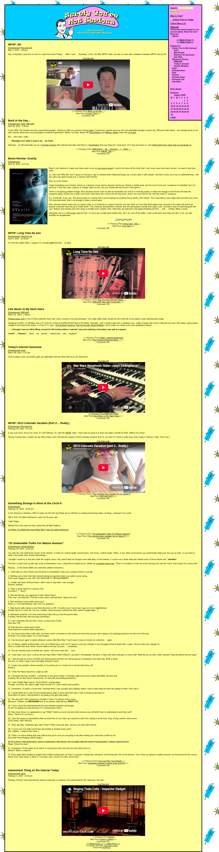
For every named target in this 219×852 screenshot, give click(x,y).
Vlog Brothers (95, 132)
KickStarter (94, 145)
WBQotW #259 (111, 414)
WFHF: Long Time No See (24, 233)
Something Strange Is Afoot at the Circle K (35, 503)
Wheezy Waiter (111, 132)
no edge (90, 130)
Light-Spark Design (111, 846)
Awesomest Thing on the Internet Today (33, 770)
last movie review (105, 168)
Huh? (176, 50)
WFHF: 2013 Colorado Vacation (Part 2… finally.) (38, 423)
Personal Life (178, 79)
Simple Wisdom (181, 66)
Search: (173, 8)
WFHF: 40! (14, 44)
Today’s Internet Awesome (111, 338)
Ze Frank (132, 132)
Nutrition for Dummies (184, 55)
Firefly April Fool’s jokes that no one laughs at (171, 145)
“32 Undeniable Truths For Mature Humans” (111, 534)
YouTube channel (48, 145)
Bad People (179, 52)
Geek (174, 68)
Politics (175, 75)
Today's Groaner (181, 64)
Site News (176, 82)
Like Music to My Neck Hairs (26, 309)
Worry (111, 837)
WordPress (106, 847)
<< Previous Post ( (96, 414)
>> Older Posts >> (185, 42)
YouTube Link (103, 247)
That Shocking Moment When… (111, 300)
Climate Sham (178, 77)
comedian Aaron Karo (105, 563)
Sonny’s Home (106, 839)
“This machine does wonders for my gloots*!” (111, 494)
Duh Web (178, 57)
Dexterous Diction (180, 59)
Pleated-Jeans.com (16, 319)
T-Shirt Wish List (178, 23)
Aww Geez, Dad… (132, 224)
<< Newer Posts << (185, 40)
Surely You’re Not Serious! (184, 48)
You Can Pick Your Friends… (111, 761)
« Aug (173, 117)
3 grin (73, 213)
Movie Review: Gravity (22, 158)
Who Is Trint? (176, 16)
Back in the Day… (96, 111)
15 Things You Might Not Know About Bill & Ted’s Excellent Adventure (38, 530)
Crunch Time (91, 113)
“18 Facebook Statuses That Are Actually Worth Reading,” (80, 325)
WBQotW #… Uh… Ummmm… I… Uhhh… (111, 149)
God (174, 73)
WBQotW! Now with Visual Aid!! (106, 302)
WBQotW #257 (106, 496)
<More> (175, 36)
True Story (126, 226)
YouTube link (88, 58)
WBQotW (178, 61)
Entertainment (178, 70)
